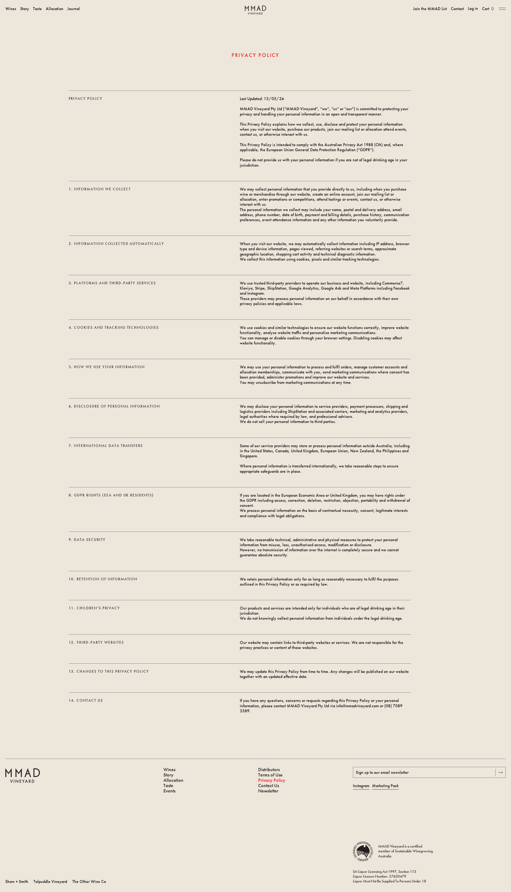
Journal (73, 8)
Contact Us (268, 785)
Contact (457, 8)
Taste (37, 8)
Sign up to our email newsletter (382, 772)
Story (24, 8)
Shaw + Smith (16, 881)
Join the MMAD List (430, 8)
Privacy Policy (271, 780)
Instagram (361, 785)
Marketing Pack (385, 785)
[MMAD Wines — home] (255, 10)
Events (169, 791)
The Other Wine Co (89, 881)
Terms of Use (270, 775)
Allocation (54, 8)
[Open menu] (502, 8)
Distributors (269, 769)
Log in (473, 8)
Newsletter (268, 791)
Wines (10, 8)
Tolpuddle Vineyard (50, 881)
